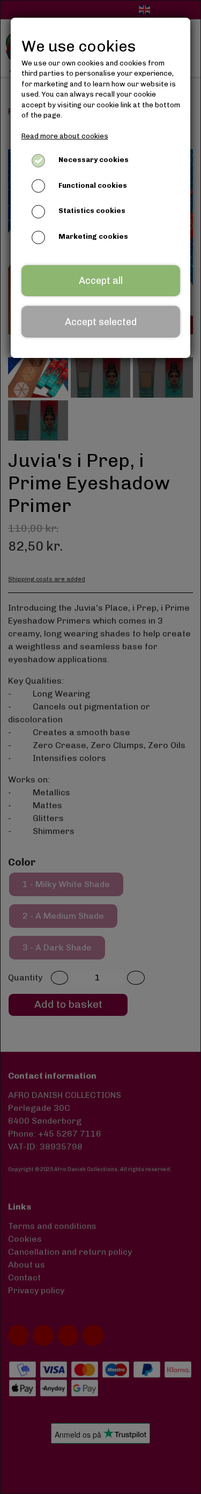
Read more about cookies (64, 136)
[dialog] (100, 747)
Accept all (101, 281)
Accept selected (101, 322)
